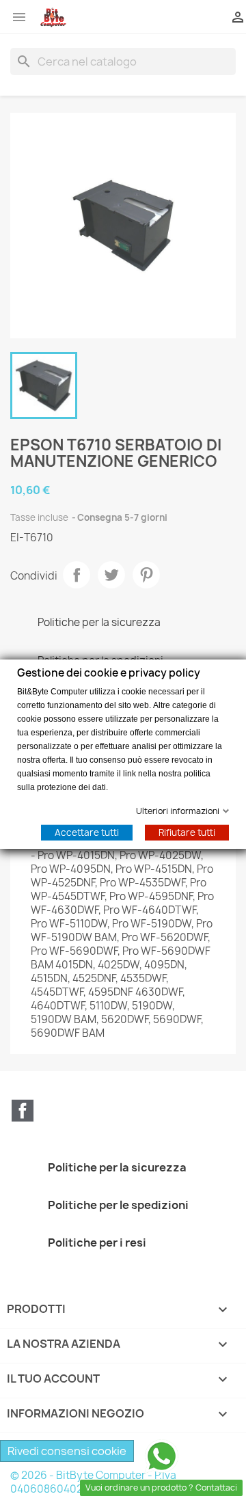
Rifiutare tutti (187, 832)
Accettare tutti (87, 832)
